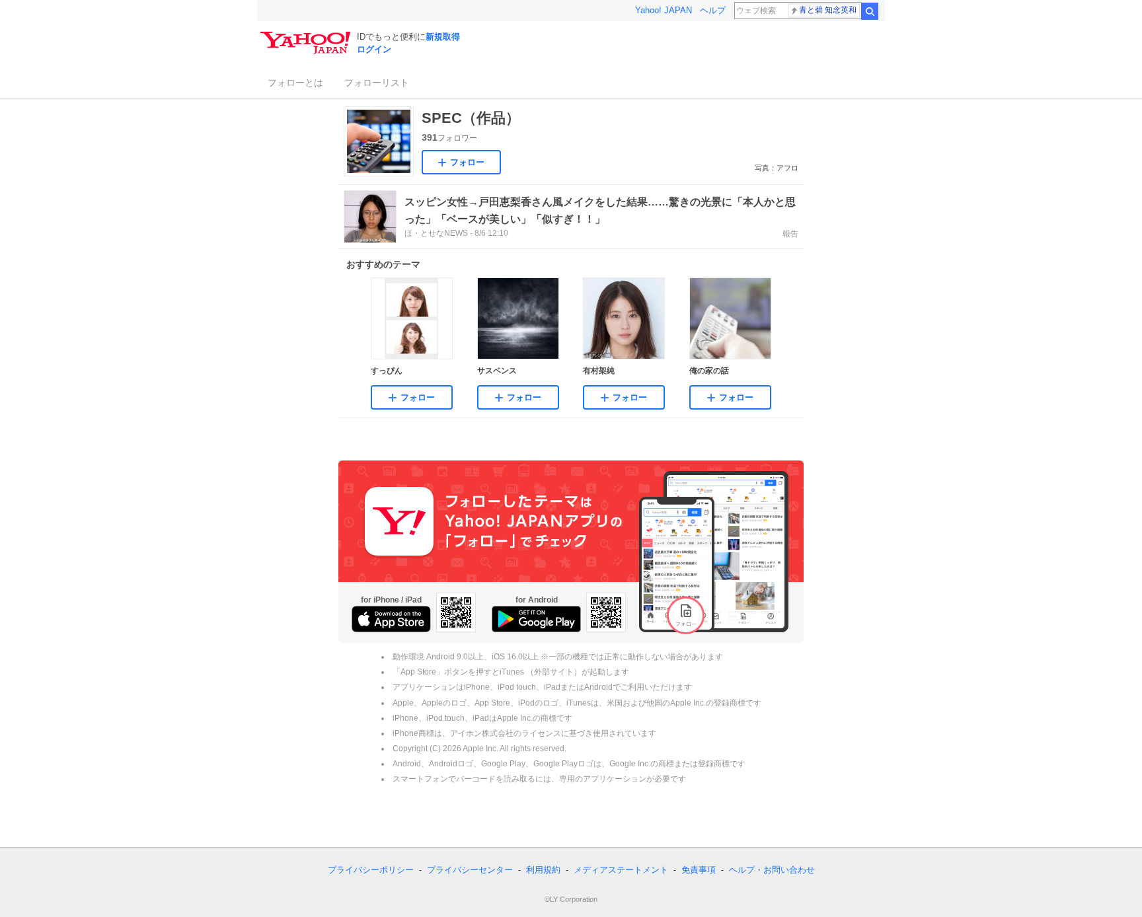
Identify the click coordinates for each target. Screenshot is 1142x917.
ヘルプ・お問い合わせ (772, 870)
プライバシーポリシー (371, 870)
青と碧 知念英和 (827, 10)
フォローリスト (376, 82)
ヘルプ (713, 10)
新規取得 (443, 37)
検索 (869, 11)
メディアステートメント (621, 870)
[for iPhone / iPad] (391, 619)
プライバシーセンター (470, 870)
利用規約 (543, 870)
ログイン (374, 49)
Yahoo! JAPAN (663, 10)
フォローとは (295, 82)
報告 (790, 233)
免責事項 (698, 870)
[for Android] (536, 619)
